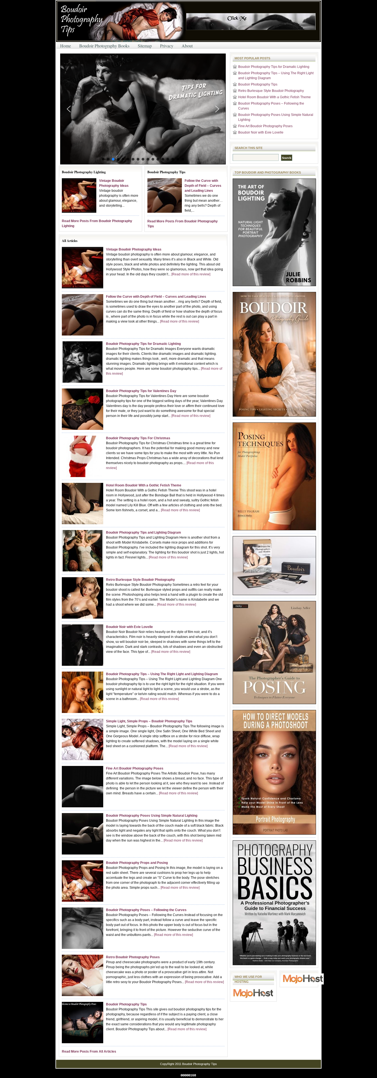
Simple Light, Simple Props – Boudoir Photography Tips (149, 721)
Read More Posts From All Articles (89, 1051)
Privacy (166, 46)
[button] (142, 109)
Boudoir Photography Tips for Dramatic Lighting (143, 344)
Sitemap (145, 46)
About (187, 46)
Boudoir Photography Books (104, 46)
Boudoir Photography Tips (126, 1004)
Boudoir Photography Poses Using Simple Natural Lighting (151, 816)
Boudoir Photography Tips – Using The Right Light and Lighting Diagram (162, 674)
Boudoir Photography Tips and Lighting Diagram (143, 532)
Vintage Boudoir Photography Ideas (133, 249)
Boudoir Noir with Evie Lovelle (129, 627)
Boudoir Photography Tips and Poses (122, 22)
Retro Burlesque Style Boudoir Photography (140, 580)
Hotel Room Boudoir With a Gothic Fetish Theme (143, 485)
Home (65, 46)
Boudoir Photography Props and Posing (137, 863)
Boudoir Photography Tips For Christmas (138, 438)
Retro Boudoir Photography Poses (133, 957)
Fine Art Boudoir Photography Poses (134, 768)
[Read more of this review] (190, 274)
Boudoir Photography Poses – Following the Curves (146, 910)
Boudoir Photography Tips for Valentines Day (141, 391)
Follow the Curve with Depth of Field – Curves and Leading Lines (203, 186)
